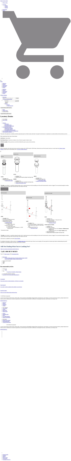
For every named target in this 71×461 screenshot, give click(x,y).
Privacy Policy (5, 457)
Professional (5, 9)
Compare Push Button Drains (21, 183)
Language (4, 4)
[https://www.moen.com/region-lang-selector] (18, 254)
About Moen (5, 308)
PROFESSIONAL (3, 300)
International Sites (15, 254)
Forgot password (10, 105)
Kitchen (4, 84)
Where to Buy (5, 2)
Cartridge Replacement (7, 322)
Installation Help (5, 314)
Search (4, 98)
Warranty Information (6, 317)
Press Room (5, 310)
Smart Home (5, 85)
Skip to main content (4, 0)
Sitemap (4, 456)
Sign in (4, 10)
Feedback (4, 455)
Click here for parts (9, 180)
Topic (6, 269)
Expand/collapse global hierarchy (6, 107)
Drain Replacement (6, 321)
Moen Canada (7, 254)
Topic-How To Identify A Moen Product (14, 271)
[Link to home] (3, 95)
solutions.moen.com (21, 241)
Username (17, 100)
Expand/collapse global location (6, 113)
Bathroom (4, 83)
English (6, 5)
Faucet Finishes (17, 238)
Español (6, 6)
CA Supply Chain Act (6, 459)
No (3, 263)
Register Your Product (6, 320)
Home (4, 109)
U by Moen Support (6, 316)
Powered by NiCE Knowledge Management (11, 274)
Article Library (5, 110)
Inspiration (4, 86)
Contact (4, 305)
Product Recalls (5, 454)
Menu (1, 81)
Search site (4, 97)
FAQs (4, 315)
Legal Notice (5, 458)
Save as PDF (5, 120)
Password (17, 101)
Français (6, 7)
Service (4, 87)
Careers (4, 309)
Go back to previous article (7, 99)
